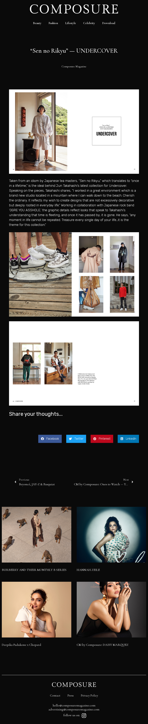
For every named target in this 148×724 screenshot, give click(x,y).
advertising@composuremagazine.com (74, 709)
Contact (55, 695)
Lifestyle (70, 23)
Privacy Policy (89, 695)
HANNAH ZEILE (88, 570)
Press (71, 695)
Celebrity (89, 23)
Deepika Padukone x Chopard (21, 645)
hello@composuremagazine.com (74, 705)
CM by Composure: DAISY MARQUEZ (103, 645)
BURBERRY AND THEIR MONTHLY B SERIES (34, 570)
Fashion (53, 23)
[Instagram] (83, 715)
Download (108, 23)
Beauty (37, 23)
